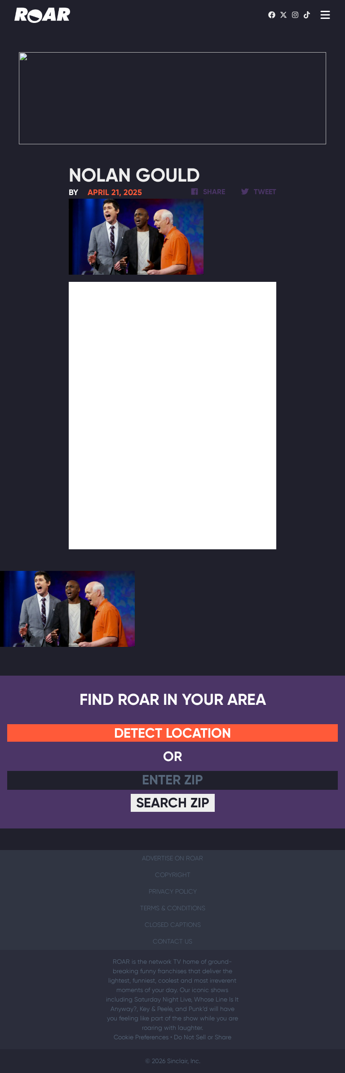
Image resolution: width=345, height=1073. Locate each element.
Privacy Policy (173, 891)
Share (213, 191)
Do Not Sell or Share (202, 1037)
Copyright (172, 874)
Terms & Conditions (172, 908)
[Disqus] (173, 414)
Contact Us (172, 941)
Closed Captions (173, 924)
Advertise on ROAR (172, 858)
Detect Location (172, 733)
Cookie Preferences (141, 1037)
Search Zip (172, 803)
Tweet (264, 191)
